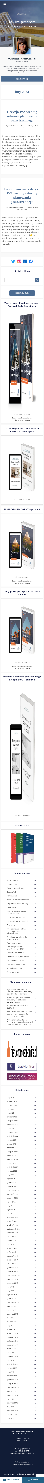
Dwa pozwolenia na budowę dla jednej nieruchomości (19, 1014)
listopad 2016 (12, 1337)
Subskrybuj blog (22, 293)
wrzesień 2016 (12, 1345)
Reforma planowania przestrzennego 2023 (15, 948)
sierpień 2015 (12, 1395)
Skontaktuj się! (22, 79)
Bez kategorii (12, 884)
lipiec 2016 (11, 1352)
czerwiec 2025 (12, 1105)
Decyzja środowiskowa (16, 888)
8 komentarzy (22, 128)
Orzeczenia (11, 907)
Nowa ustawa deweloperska (18, 900)
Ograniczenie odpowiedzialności (22, 1464)
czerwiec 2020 (12, 1240)
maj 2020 (10, 1244)
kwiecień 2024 (12, 1136)
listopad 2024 (12, 1121)
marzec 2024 (12, 1140)
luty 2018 (10, 1291)
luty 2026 (10, 1097)
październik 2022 (13, 1190)
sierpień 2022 (12, 1198)
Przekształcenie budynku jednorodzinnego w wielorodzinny (17, 931)
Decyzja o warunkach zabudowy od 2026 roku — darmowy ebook (19, 993)
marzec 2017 (12, 1322)
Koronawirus (12, 896)
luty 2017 (10, 1325)
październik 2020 (13, 1229)
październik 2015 (13, 1387)
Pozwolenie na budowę (16, 917)
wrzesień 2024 (12, 1124)
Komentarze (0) (22, 209)
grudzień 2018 (12, 1267)
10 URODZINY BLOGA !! (17, 1007)
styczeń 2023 (12, 1179)
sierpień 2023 (12, 1159)
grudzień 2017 (12, 1298)
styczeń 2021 (12, 1221)
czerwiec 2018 (12, 1283)
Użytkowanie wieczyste (16, 964)
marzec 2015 (12, 1414)
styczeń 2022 (12, 1209)
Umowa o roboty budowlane (18, 956)
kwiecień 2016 (12, 1364)
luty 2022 (10, 1206)
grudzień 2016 (12, 1333)
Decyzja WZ (11, 892)
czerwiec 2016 (12, 1356)
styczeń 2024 (12, 1144)
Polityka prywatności (22, 1462)
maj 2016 (10, 1360)
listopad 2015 (12, 1383)
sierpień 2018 (12, 1279)
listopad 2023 (12, 1151)
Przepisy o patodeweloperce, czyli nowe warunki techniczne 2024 (20, 1023)
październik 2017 (13, 1302)
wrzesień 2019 (12, 1256)
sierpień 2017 (12, 1306)
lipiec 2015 (11, 1399)
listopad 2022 (12, 1186)
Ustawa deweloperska (15, 960)
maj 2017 (10, 1318)
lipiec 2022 (11, 1202)
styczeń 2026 (12, 1101)
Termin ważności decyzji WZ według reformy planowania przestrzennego (22, 195)
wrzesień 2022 (12, 1194)
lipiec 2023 (11, 1163)
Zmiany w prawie (13, 972)
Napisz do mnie (13, 1480)
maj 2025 (10, 1109)
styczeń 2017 (12, 1329)
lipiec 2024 (11, 1128)
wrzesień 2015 (12, 1391)
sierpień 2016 (12, 1349)
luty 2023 (10, 1175)
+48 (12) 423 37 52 (23, 1449)
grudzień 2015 (12, 1380)
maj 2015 (10, 1407)
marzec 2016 (12, 1368)
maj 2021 (10, 1213)
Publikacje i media (14, 943)
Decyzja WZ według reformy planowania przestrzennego (22, 116)
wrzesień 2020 (12, 1233)
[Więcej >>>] (22, 73)
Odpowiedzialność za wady (17, 903)
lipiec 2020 (11, 1237)
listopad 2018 (12, 1271)
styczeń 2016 (12, 1376)
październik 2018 (13, 1275)
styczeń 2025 (12, 1117)
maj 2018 (10, 1287)
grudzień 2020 (12, 1225)
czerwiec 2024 (12, 1132)
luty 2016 (10, 1372)
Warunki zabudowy (14, 968)
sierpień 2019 (12, 1260)
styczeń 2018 (12, 1294)
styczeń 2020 (12, 1248)
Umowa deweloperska (15, 953)
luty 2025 (10, 1113)
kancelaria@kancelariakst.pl (24, 1453)
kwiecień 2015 (12, 1410)
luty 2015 (10, 1418)
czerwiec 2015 (12, 1403)
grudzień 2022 (12, 1182)
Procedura (11, 925)
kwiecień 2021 (12, 1217)
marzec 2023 (12, 1171)
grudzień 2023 (12, 1148)
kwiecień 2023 (12, 1167)
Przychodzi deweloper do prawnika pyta (17, 938)
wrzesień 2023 (12, 1155)
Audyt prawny (12, 880)
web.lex (39, 1474)
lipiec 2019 (11, 1264)
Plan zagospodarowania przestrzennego (16, 912)
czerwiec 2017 (12, 1314)
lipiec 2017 (11, 1310)
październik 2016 (13, 1341)
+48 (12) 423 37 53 (23, 1451)
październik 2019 (13, 1252)
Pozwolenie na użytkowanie (18, 921)
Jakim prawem (22, 22)
